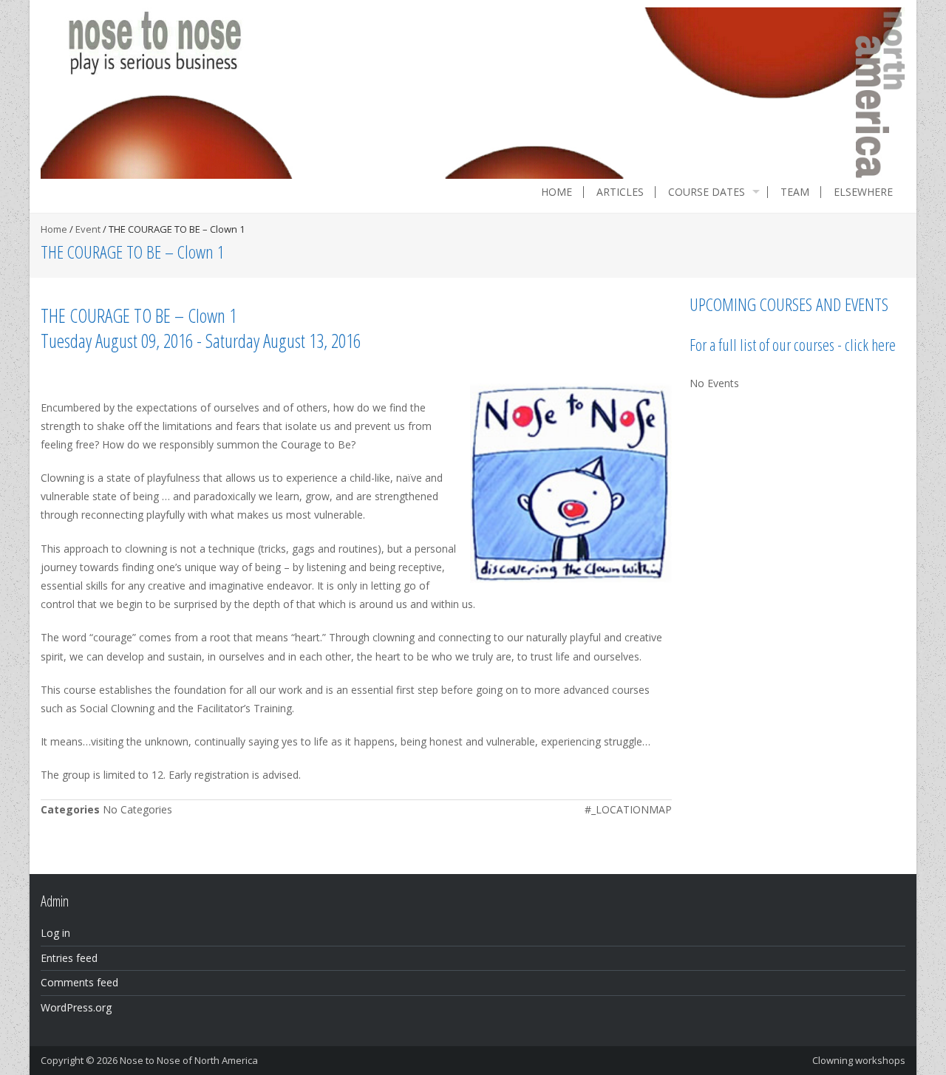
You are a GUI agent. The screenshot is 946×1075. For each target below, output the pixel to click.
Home (556, 192)
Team (794, 192)
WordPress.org (76, 1007)
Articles (620, 192)
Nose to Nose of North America (189, 1060)
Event (88, 229)
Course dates (706, 192)
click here (870, 344)
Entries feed (69, 958)
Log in (55, 933)
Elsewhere (863, 192)
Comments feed (79, 982)
